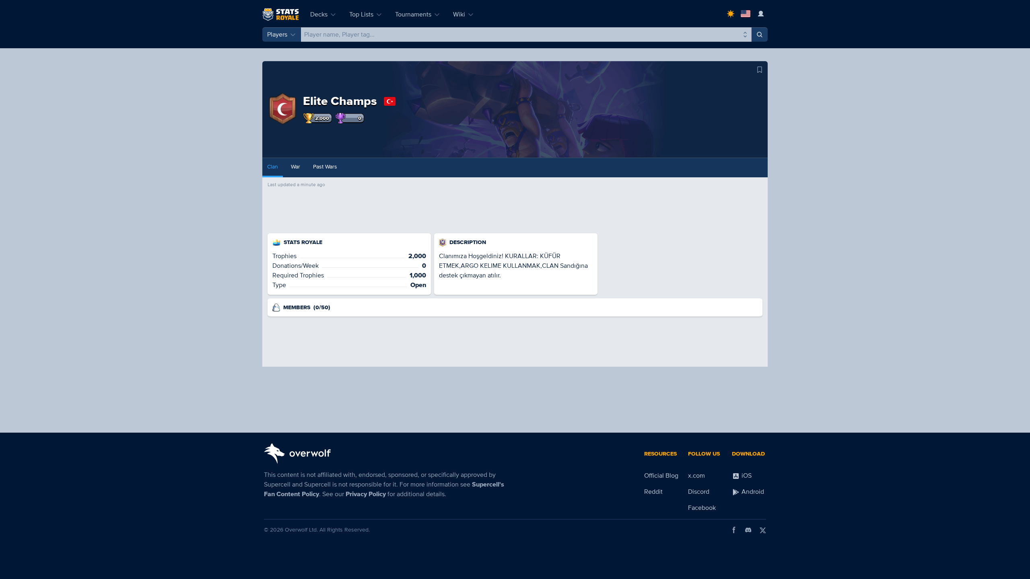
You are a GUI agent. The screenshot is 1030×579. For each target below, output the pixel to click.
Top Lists (361, 14)
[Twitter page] (763, 530)
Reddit (653, 492)
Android (752, 492)
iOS (746, 476)
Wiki (459, 14)
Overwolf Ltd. (301, 529)
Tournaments (413, 14)
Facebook (702, 508)
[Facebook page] (734, 530)
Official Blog (661, 476)
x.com (696, 476)
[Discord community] (748, 530)
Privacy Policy (366, 494)
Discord (698, 492)
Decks (319, 14)
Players (277, 35)
